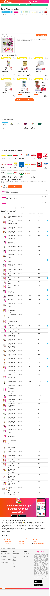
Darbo (10, 7)
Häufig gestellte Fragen (5, 553)
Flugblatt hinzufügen (5, 562)
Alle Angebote (5, 7)
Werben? (2, 555)
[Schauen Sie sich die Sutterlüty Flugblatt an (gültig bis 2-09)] (8, 45)
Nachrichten (3, 563)
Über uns (2, 560)
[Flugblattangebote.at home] (8, 1)
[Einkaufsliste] (44, 2)
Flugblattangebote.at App (6, 559)
